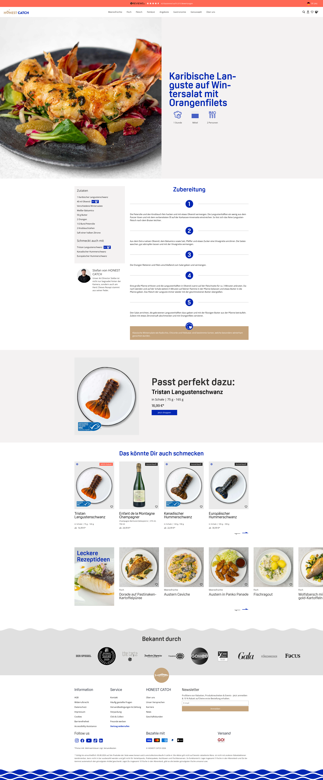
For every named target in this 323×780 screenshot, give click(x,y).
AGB (76, 697)
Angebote (164, 12)
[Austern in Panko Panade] (229, 567)
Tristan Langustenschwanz (89, 515)
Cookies (78, 716)
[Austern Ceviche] (184, 567)
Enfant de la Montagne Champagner (137, 515)
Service (116, 690)
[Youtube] (89, 740)
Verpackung (116, 711)
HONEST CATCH (158, 690)
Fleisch (139, 12)
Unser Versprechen (155, 702)
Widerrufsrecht (81, 702)
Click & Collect (117, 716)
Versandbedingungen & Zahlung (125, 707)
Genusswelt (196, 12)
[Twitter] (95, 740)
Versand (224, 734)
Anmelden (215, 708)
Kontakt (114, 697)
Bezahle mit (155, 734)
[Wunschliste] (312, 12)
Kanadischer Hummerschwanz (178, 515)
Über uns (210, 12)
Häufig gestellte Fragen (121, 702)
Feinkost (151, 12)
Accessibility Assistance (85, 726)
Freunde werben (118, 721)
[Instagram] (76, 740)
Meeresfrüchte (115, 12)
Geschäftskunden (154, 716)
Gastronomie (179, 12)
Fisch (129, 12)
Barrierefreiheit (81, 721)
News (148, 711)
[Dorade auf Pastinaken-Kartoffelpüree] (139, 567)
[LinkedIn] (101, 740)
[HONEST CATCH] (53, 12)
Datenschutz (80, 707)
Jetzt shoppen (164, 412)
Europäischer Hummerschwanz (223, 515)
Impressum (79, 711)
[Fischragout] (273, 567)
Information (83, 690)
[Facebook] (82, 740)
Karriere (150, 707)
